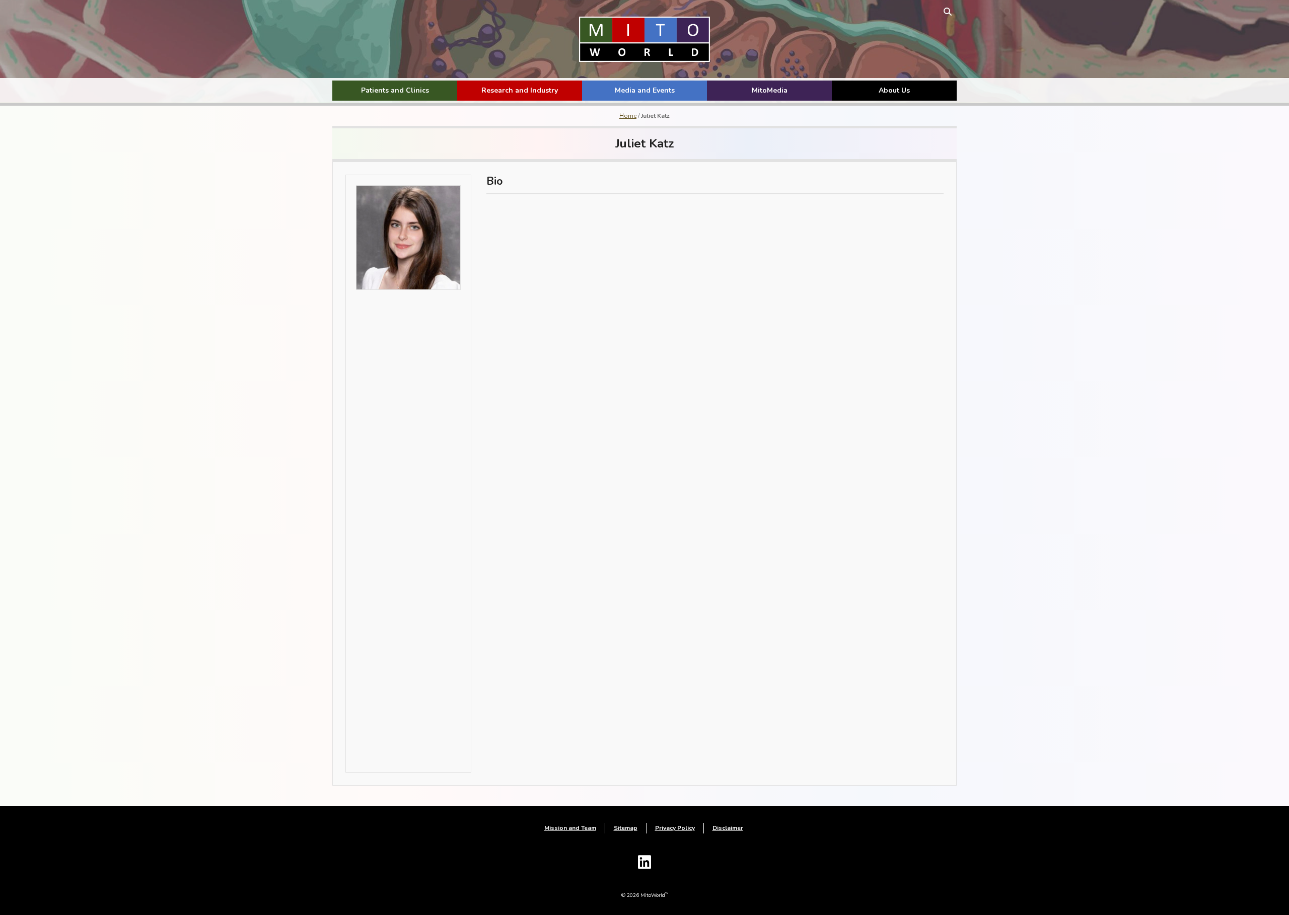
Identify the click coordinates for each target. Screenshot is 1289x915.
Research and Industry (519, 90)
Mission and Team (570, 828)
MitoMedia (769, 90)
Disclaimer (727, 828)
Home (627, 116)
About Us (894, 90)
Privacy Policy (675, 828)
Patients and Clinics (395, 90)
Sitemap (625, 828)
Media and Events (645, 90)
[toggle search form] (948, 11)
